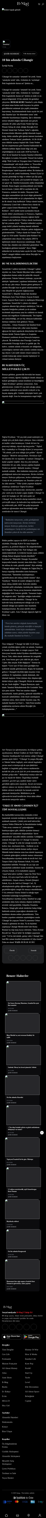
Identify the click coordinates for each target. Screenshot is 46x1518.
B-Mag (5, 1382)
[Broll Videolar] (28, 1515)
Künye (5, 1427)
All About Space (32, 1391)
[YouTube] (12, 1327)
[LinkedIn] (27, 1327)
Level (27, 1382)
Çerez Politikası (8, 1469)
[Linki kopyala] (26, 70)
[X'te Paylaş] (9, 70)
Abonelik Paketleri (10, 1417)
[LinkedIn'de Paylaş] (20, 70)
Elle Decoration (31, 1387)
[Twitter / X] (19, 1327)
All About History (10, 1368)
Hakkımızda (7, 1422)
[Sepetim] (39, 4)
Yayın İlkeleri (8, 1478)
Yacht (27, 1377)
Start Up (28, 1373)
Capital (28, 1401)
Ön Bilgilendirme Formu (9, 1445)
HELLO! (6, 1401)
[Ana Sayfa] (7, 1307)
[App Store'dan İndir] (11, 1336)
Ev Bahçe (6, 1391)
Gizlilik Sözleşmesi (10, 1451)
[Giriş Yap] (39, 1515)
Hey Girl (6, 1405)
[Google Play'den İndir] (31, 1336)
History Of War (31, 1350)
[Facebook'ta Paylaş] (4, 70)
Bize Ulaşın (7, 1431)
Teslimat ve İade (9, 1473)
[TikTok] (34, 1327)
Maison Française (9, 1364)
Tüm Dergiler (8, 1350)
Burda (4, 1387)
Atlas (4, 1373)
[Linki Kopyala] (35, 957)
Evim (4, 1396)
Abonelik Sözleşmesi (11, 1456)
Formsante (6, 1359)
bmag (18, 1493)
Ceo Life (6, 1354)
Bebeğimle (29, 1396)
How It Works (31, 1354)
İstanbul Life (30, 1359)
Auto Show (7, 1377)
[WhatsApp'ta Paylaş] (15, 70)
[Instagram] (5, 1327)
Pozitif (28, 1368)
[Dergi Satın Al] (17, 1515)
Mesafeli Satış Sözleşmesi (8, 1462)
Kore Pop (29, 1364)
